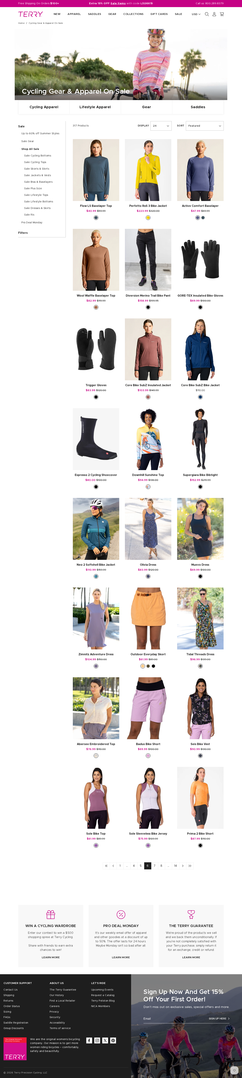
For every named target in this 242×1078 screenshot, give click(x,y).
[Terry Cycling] (30, 14)
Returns (8, 1001)
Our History (57, 995)
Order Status (12, 1006)
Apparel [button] (74, 14)
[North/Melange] (96, 217)
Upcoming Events (102, 990)
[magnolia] (148, 755)
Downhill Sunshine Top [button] (148, 475)
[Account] (214, 14)
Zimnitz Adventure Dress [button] (96, 654)
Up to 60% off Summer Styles (40, 133)
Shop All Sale (30, 149)
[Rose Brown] (148, 397)
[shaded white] (96, 755)
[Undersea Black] (200, 666)
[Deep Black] (200, 755)
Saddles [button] (94, 14)
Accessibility (57, 1023)
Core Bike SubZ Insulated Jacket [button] (148, 385)
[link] (50, 936)
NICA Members (100, 1006)
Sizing (7, 1012)
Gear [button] (112, 14)
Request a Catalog (103, 995)
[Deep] (200, 397)
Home (21, 23)
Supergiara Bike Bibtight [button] (200, 475)
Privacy (54, 1012)
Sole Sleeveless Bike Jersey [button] (148, 833)
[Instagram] (97, 1040)
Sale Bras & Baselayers (38, 182)
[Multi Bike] (148, 486)
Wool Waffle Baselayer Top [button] (96, 295)
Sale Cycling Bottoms (37, 156)
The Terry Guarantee (63, 990)
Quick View (96, 194)
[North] (203, 217)
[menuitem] (53, 14)
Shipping (9, 995)
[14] (190, 865)
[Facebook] (89, 1040)
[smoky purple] (96, 666)
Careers (55, 1006)
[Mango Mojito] (148, 217)
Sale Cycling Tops (35, 162)
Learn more (51, 957)
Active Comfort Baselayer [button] (200, 206)
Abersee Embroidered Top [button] (96, 744)
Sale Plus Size (33, 188)
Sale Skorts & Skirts (36, 169)
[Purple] (96, 845)
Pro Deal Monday (32, 222)
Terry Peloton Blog (103, 1001)
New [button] (57, 14)
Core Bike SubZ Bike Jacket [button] (200, 385)
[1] (106, 865)
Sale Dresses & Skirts (37, 208)
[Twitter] (105, 1040)
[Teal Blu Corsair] (96, 576)
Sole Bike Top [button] (96, 833)
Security (55, 1017)
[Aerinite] (197, 217)
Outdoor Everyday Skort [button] (148, 654)
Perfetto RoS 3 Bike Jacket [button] (148, 206)
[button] (222, 14)
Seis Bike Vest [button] (200, 744)
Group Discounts (14, 1028)
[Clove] (96, 307)
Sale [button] (178, 14)
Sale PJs (29, 215)
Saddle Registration (16, 1023)
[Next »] (182, 865)
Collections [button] (133, 14)
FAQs (7, 1017)
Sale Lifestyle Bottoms (38, 201)
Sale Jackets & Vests (37, 175)
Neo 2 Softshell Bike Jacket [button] (96, 564)
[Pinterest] (113, 1040)
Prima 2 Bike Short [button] (200, 833)
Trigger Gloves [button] (96, 385)
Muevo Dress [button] (200, 564)
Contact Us (10, 990)
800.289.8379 (214, 3)
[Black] (148, 307)
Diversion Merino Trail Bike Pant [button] (148, 295)
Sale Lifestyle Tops (36, 195)
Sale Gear (27, 141)
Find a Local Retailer (62, 1001)
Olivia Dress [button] (148, 564)
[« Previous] (113, 865)
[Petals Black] (148, 576)
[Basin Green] (148, 666)
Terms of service (60, 1028)
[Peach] (142, 666)
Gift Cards (159, 14)
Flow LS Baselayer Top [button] (96, 206)
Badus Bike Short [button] (148, 744)
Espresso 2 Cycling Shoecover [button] (96, 475)
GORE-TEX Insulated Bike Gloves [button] (200, 295)
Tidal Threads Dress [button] (200, 654)
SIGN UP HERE (217, 1018)
